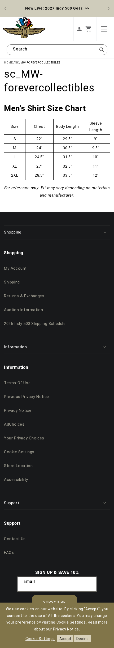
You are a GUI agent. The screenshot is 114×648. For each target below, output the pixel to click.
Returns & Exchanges (24, 296)
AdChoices (14, 424)
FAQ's (9, 552)
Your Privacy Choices (24, 438)
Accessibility (16, 479)
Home (8, 62)
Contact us (15, 538)
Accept (65, 639)
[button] (91, 29)
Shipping (12, 282)
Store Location (18, 465)
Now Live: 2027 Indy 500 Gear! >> (57, 8)
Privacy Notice (17, 410)
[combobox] (57, 49)
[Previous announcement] (5, 8)
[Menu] (104, 29)
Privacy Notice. (66, 629)
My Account (15, 268)
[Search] (101, 51)
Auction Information (23, 309)
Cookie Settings (19, 452)
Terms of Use (17, 382)
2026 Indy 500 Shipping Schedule (35, 323)
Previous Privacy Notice (26, 396)
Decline (82, 639)
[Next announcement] (108, 8)
